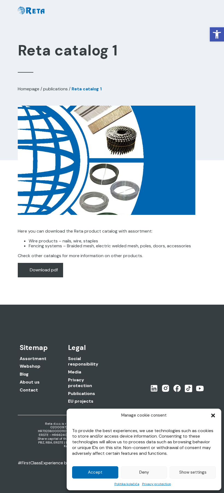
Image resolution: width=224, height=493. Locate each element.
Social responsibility (83, 361)
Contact (29, 390)
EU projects (80, 401)
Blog (24, 374)
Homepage (28, 89)
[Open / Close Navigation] (201, 10)
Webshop (30, 366)
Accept (95, 472)
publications (55, 89)
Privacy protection (156, 484)
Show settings (193, 472)
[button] (217, 34)
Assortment (33, 358)
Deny (144, 472)
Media (74, 372)
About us (30, 382)
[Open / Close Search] (188, 10)
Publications (81, 393)
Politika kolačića (126, 484)
